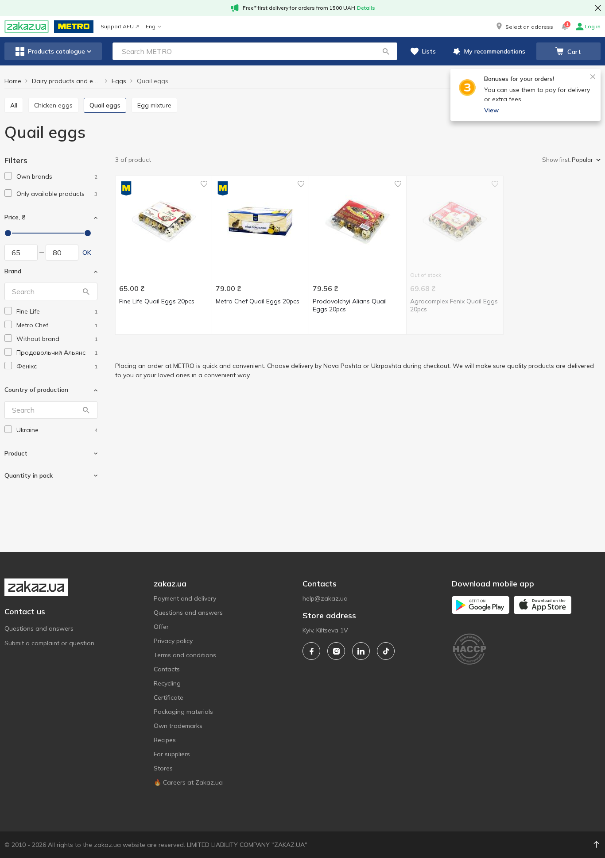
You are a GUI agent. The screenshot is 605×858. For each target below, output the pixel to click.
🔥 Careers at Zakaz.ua (188, 782)
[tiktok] (386, 651)
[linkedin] (361, 651)
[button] (524, 26)
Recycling (167, 683)
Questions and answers (39, 628)
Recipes (165, 740)
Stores (163, 768)
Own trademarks (178, 726)
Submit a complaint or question (49, 643)
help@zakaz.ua (325, 598)
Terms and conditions (185, 655)
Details (366, 7)
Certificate (168, 697)
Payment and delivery (185, 598)
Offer (161, 627)
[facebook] (311, 651)
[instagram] (336, 651)
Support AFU (117, 26)
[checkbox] (8, 176)
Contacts (167, 669)
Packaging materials (183, 712)
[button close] (598, 8)
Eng (150, 26)
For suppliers (172, 754)
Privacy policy (173, 641)
